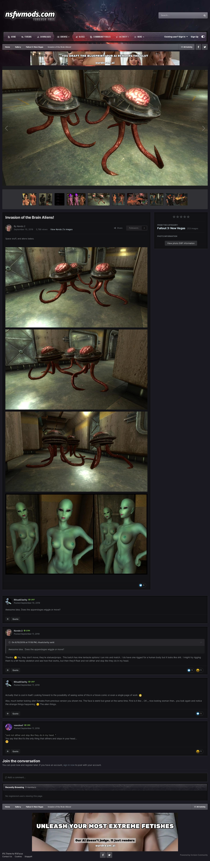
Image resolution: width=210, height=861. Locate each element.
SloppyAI (28, 856)
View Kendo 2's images (61, 229)
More (140, 36)
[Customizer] (203, 36)
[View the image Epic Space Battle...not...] (59, 199)
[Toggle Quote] (9, 642)
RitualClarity (20, 599)
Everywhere (192, 15)
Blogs (81, 36)
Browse (63, 36)
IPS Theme (7, 853)
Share (119, 228)
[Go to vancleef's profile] (8, 727)
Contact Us (7, 856)
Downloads (45, 36)
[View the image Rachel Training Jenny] (137, 199)
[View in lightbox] (105, 128)
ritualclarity (43, 642)
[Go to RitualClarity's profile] (8, 601)
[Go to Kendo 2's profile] (8, 228)
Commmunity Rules (102, 36)
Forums (28, 36)
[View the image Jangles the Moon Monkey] (45, 199)
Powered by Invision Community (194, 855)
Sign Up (194, 36)
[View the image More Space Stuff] (76, 199)
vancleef (18, 725)
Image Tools (195, 184)
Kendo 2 (21, 226)
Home (13, 36)
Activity (123, 36)
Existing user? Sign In (175, 36)
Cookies (18, 856)
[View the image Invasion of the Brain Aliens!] (99, 199)
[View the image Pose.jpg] (156, 199)
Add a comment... (16, 777)
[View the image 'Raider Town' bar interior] (177, 199)
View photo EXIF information (181, 243)
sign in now (69, 765)
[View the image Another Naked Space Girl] (29, 199)
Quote (15, 619)
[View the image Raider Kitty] (118, 199)
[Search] (205, 15)
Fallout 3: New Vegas (171, 228)
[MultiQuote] (7, 619)
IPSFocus (19, 853)
